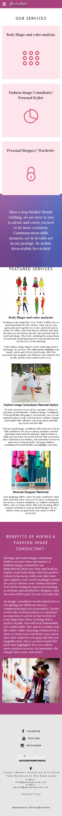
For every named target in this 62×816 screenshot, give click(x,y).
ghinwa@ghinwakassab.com (31, 787)
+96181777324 (31, 794)
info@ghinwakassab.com (31, 782)
